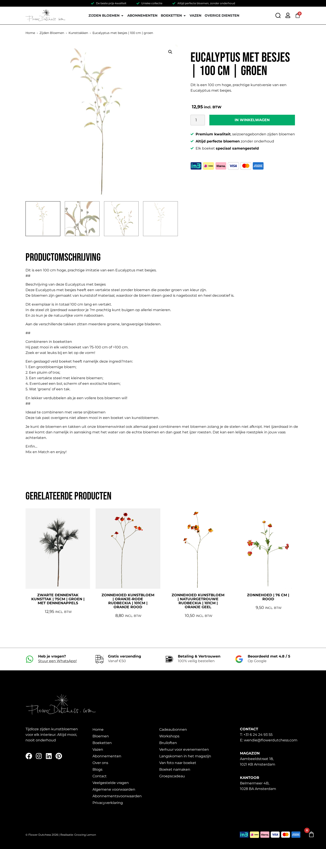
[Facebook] (29, 756)
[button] (170, 52)
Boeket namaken (174, 769)
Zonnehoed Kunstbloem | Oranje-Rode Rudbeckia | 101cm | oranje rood (128, 601)
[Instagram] (38, 756)
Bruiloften (168, 743)
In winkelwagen (252, 120)
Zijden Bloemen (51, 33)
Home (30, 33)
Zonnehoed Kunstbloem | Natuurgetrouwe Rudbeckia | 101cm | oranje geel (198, 601)
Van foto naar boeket (177, 763)
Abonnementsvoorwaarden (117, 796)
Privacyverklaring (107, 803)
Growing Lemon (85, 834)
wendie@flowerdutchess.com (270, 740)
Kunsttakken (78, 33)
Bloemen (100, 736)
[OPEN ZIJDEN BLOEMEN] (122, 15)
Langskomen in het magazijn (185, 756)
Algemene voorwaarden (113, 789)
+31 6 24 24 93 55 (258, 735)
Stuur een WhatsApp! (57, 661)
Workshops (169, 736)
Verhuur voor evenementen (184, 749)
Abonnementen (106, 756)
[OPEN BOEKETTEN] (184, 15)
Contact (99, 776)
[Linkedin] (48, 756)
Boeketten (102, 743)
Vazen (97, 749)
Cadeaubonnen (173, 729)
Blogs (97, 769)
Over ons (100, 763)
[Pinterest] (58, 756)
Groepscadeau (172, 776)
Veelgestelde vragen (110, 783)
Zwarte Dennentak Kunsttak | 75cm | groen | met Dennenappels (57, 599)
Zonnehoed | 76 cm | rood (268, 597)
